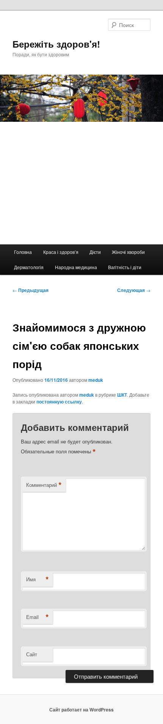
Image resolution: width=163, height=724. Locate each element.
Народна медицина (76, 267)
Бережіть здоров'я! (56, 43)
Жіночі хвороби (128, 252)
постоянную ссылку (59, 401)
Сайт (31, 654)
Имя (37, 579)
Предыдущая (31, 290)
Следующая (133, 290)
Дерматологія (29, 267)
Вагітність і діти (124, 267)
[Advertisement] (81, 183)
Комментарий (44, 485)
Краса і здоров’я (60, 252)
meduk (95, 379)
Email (37, 617)
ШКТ (122, 394)
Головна (23, 252)
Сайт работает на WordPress (81, 709)
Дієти (95, 252)
